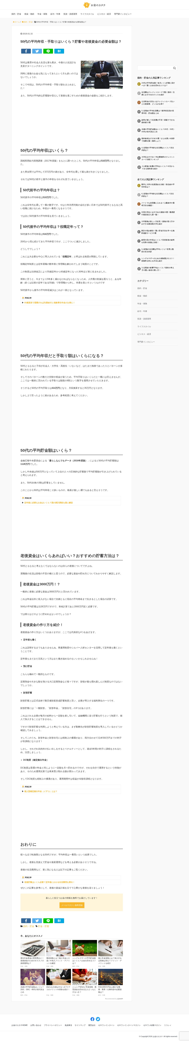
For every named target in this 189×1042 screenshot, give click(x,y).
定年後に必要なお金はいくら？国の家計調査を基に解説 (48, 503)
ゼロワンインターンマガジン (129, 1025)
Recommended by (111, 998)
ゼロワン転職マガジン (152, 1025)
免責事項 (68, 1025)
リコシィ (167, 1025)
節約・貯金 (16, 14)
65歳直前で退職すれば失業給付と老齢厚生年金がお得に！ (49, 303)
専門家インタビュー (123, 14)
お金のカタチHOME (19, 1025)
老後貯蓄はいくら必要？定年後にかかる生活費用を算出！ (49, 882)
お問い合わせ (35, 1025)
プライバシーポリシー (53, 1025)
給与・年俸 (55, 14)
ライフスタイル (87, 14)
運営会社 (91, 1025)
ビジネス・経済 (104, 14)
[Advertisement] (71, 120)
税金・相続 (29, 14)
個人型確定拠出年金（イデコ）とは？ (40, 791)
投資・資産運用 (70, 14)
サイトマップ (80, 1025)
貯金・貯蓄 (43, 926)
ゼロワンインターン (106, 1025)
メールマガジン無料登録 (72, 905)
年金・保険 (42, 14)
